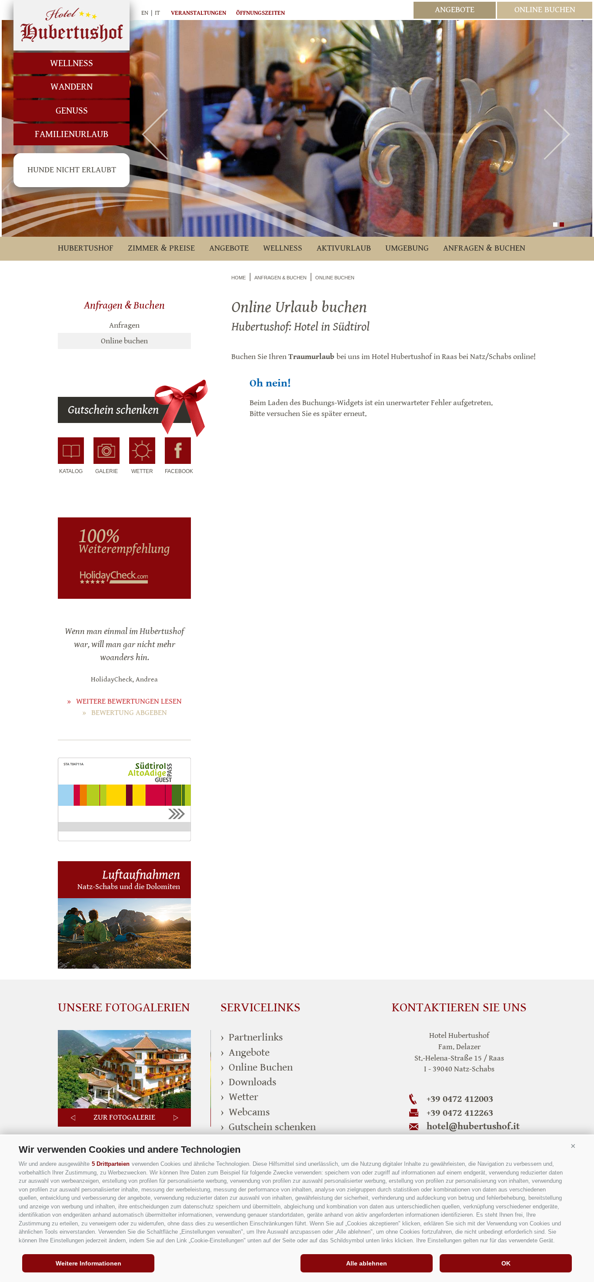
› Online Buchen (256, 1067)
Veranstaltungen (198, 13)
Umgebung (407, 248)
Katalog (71, 471)
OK (506, 1263)
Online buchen (124, 341)
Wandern (71, 86)
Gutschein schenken (113, 410)
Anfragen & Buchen (484, 248)
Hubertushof (71, 25)
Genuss (72, 110)
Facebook (178, 471)
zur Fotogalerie (124, 1117)
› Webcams (245, 1112)
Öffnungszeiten (260, 13)
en (144, 13)
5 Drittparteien (111, 1164)
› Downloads (248, 1082)
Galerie (106, 471)
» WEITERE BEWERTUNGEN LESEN (124, 701)
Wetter (142, 471)
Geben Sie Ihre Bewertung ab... (118, 546)
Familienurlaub (71, 134)
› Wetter (239, 1097)
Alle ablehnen (366, 1263)
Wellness (71, 63)
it (157, 13)
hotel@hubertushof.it (473, 1126)
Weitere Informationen (88, 1263)
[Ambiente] (124, 1106)
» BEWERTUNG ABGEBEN (124, 712)
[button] (573, 1146)
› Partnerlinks (251, 1037)
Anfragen (124, 325)
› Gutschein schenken (268, 1127)
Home (238, 277)
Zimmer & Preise (161, 248)
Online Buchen (544, 10)
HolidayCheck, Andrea (124, 679)
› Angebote (245, 1053)
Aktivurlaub (344, 248)
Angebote (454, 10)
